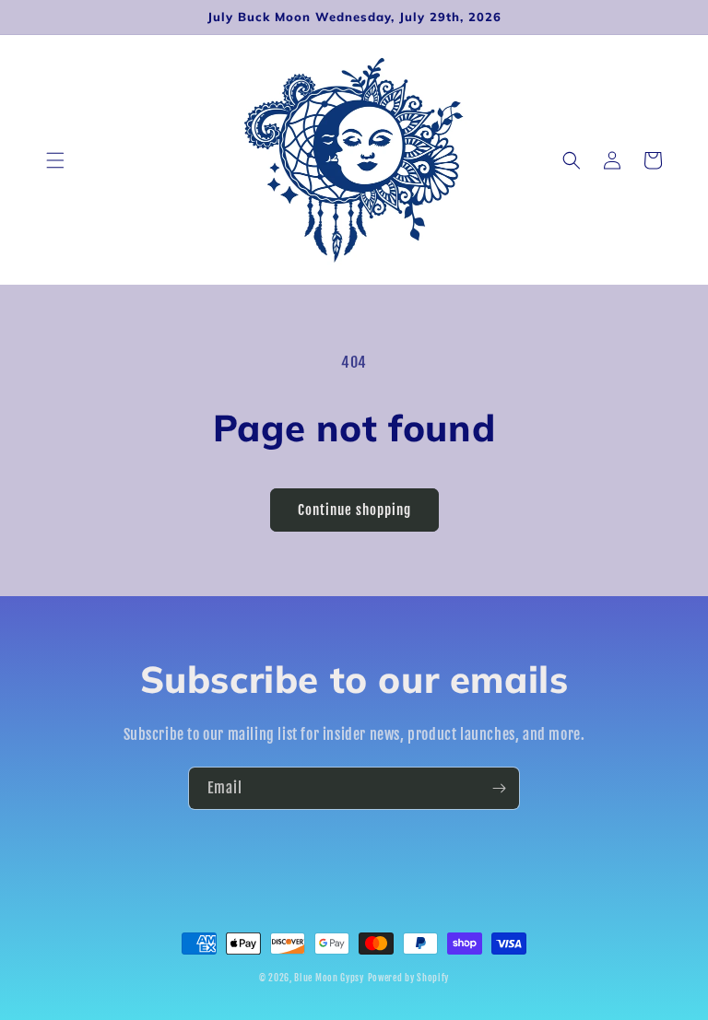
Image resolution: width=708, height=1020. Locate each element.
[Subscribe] (498, 788)
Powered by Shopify (409, 977)
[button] (55, 160)
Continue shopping (354, 510)
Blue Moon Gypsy (329, 977)
